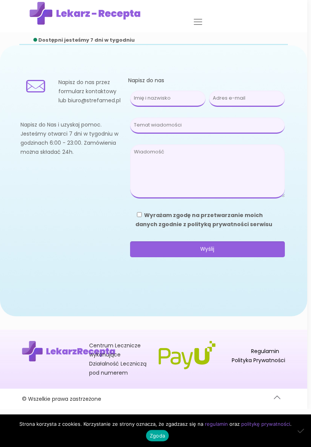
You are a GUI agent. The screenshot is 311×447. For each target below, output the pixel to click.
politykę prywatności (265, 424)
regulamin (216, 424)
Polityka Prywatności (258, 360)
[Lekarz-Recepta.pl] (85, 13)
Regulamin (265, 351)
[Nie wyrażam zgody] (301, 430)
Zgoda (157, 436)
